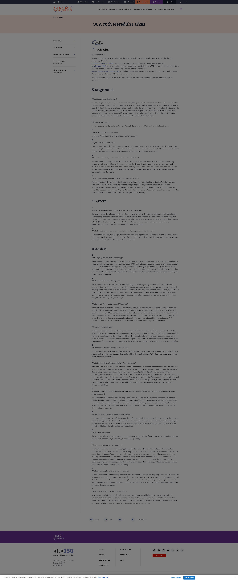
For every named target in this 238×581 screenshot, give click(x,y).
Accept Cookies (189, 577)
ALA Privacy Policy (103, 577)
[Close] (235, 578)
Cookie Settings (176, 577)
